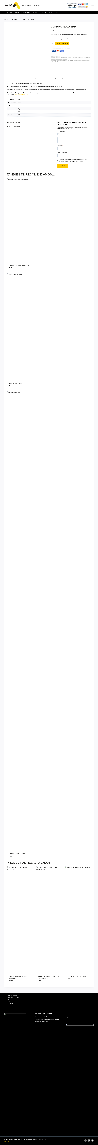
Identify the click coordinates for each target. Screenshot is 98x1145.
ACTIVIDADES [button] (26, 12)
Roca (58, 61)
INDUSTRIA (81, 57)
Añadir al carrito (62, 43)
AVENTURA (36, 5)
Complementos (64, 57)
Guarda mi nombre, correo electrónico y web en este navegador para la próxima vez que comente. (73, 160)
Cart (9, 1001)
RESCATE (65, 59)
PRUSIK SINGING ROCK (15, 383)
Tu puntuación (61, 131)
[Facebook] (85, 1140)
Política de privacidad (41, 1016)
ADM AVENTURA (12, 995)
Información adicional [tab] (48, 78)
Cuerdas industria (75, 57)
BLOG (56, 12)
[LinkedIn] (92, 1140)
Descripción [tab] (38, 78)
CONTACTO (51, 12)
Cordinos (76, 60)
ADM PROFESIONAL (13, 997)
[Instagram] (89, 1140)
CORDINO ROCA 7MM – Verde (17, 854)
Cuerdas (69, 57)
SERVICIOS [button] (35, 12)
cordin (59, 60)
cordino (63, 60)
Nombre (60, 145)
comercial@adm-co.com (21, 94)
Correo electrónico (62, 152)
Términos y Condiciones (41, 1021)
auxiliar (56, 60)
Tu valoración (61, 136)
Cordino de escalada (69, 60)
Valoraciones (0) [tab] (59, 78)
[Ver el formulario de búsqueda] (92, 13)
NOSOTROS (44, 12)
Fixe (56, 61)
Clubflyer (6, 1141)
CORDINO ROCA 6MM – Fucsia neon (19, 265)
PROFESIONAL (26, 5)
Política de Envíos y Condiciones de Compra (47, 1019)
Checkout (10, 1003)
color (52, 39)
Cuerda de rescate (82, 60)
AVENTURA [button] (17, 12)
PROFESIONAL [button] (8, 12)
